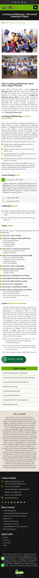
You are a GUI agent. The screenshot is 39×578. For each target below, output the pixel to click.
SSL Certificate (19, 575)
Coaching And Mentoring (11, 391)
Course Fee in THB (12, 201)
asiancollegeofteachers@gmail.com (15, 484)
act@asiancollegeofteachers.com (14, 481)
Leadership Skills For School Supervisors (16, 400)
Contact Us (6, 540)
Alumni (5, 537)
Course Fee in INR (12, 198)
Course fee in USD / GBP (14, 180)
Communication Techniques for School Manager (19, 377)
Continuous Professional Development (15, 382)
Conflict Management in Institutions (15, 373)
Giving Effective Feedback (11, 395)
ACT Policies (7, 543)
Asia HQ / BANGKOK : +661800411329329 (17, 489)
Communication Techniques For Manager (15, 513)
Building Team (7, 518)
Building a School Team (10, 386)
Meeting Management (10, 404)
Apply (5, 545)
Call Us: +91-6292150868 (12, 486)
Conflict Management (9, 510)
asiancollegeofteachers (11, 498)
